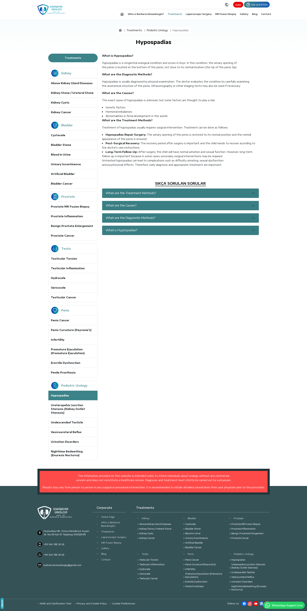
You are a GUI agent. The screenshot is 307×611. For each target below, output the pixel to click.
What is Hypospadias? (121, 230)
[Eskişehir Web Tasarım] (2, 603)
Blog (103, 553)
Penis (191, 554)
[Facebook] (244, 603)
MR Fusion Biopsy (111, 542)
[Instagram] (250, 603)
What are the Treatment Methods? (131, 193)
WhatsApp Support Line (287, 605)
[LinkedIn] (261, 603)
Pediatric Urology (244, 554)
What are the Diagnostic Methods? (130, 218)
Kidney (145, 518)
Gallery (105, 548)
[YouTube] (255, 603)
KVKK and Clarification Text (55, 603)
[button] (122, 603)
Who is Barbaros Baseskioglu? (110, 524)
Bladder (192, 518)
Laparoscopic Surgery (113, 537)
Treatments (107, 531)
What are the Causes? (121, 205)
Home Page (108, 516)
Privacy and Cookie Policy (92, 603)
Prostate (239, 518)
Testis (145, 554)
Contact (105, 559)
